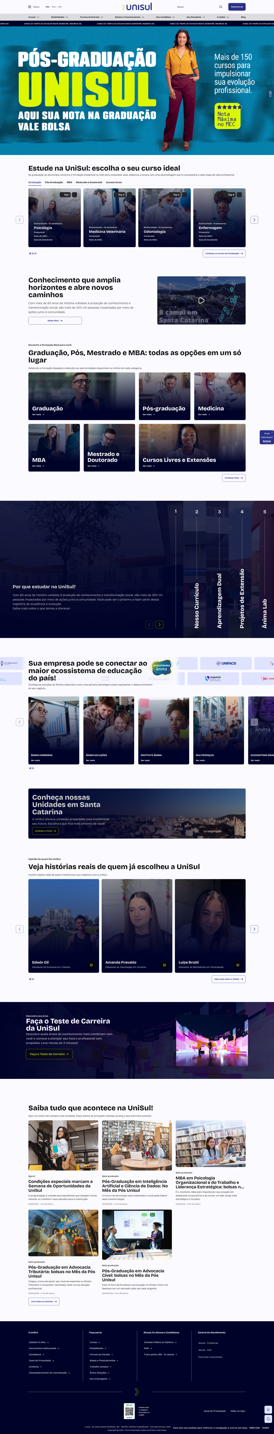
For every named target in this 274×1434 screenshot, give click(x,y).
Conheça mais (232, 623)
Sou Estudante (194, 17)
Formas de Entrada (89, 17)
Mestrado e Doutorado (89, 328)
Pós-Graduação (54, 328)
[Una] (219, 824)
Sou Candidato (163, 17)
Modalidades (57, 17)
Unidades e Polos (43, 976)
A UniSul (221, 17)
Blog (243, 17)
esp (60, 7)
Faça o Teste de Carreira (47, 1199)
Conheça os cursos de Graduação (222, 399)
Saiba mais (254, 1428)
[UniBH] (220, 809)
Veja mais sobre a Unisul (226, 1125)
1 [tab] (30, 399)
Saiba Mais (53, 466)
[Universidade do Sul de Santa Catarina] (137, 7)
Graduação (34, 328)
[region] (137, 363)
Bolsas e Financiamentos (127, 17)
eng (54, 7)
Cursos (32, 17)
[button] (19, 365)
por (47, 7)
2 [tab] (32, 399)
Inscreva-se (237, 7)
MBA (69, 328)
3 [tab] (35, 399)
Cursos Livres (114, 328)
